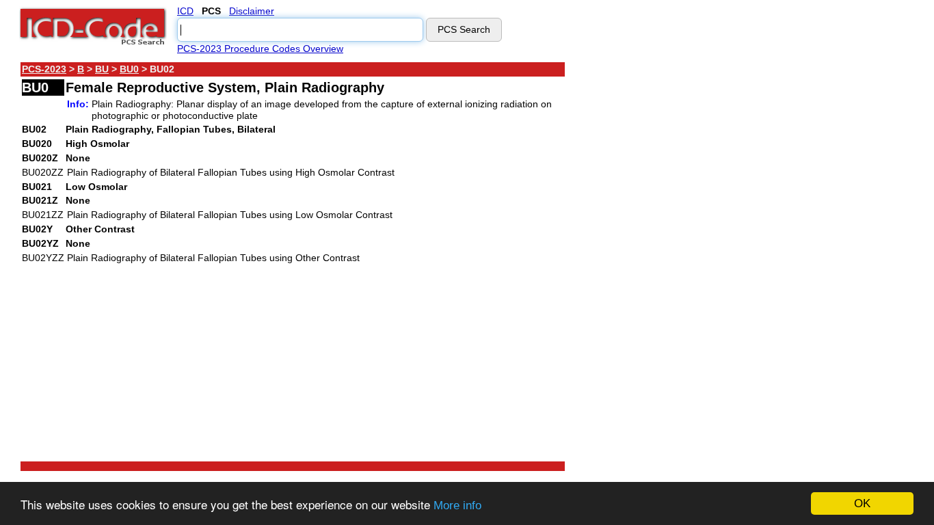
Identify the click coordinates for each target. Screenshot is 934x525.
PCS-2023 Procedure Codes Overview (260, 48)
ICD (185, 10)
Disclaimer (251, 10)
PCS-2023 (44, 69)
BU (102, 69)
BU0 (129, 69)
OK (862, 503)
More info (457, 505)
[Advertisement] (687, 266)
